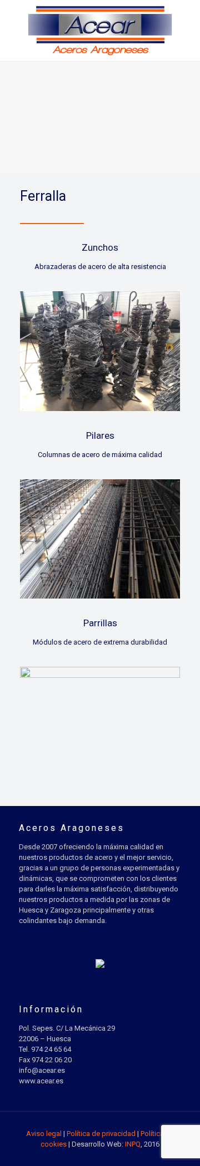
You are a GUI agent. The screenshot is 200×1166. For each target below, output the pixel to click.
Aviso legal (44, 1133)
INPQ (133, 1144)
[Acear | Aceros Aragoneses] (100, 30)
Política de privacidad (101, 1133)
